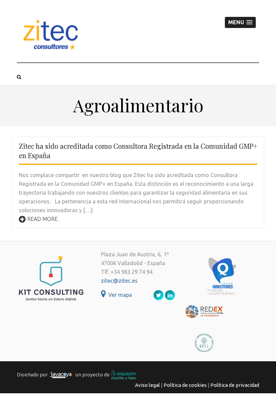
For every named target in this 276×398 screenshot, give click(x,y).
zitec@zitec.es (119, 281)
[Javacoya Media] (61, 374)
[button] (240, 22)
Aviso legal (147, 385)
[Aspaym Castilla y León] (123, 374)
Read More (42, 219)
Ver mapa (119, 295)
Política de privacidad (234, 385)
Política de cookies (185, 385)
